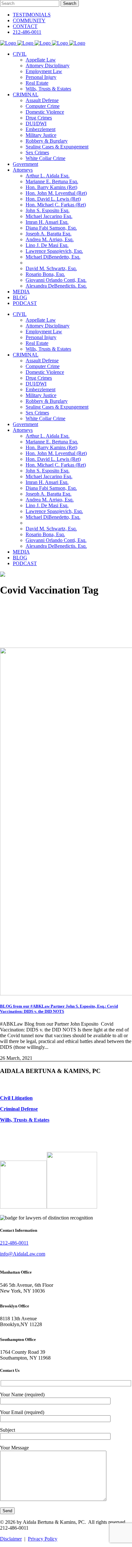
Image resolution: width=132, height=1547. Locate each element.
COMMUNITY (29, 20)
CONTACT (25, 26)
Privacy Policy (42, 1539)
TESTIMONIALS (32, 14)
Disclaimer (11, 1539)
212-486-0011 (27, 32)
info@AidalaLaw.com (22, 1254)
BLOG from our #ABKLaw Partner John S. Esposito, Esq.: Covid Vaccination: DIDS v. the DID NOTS (59, 1009)
